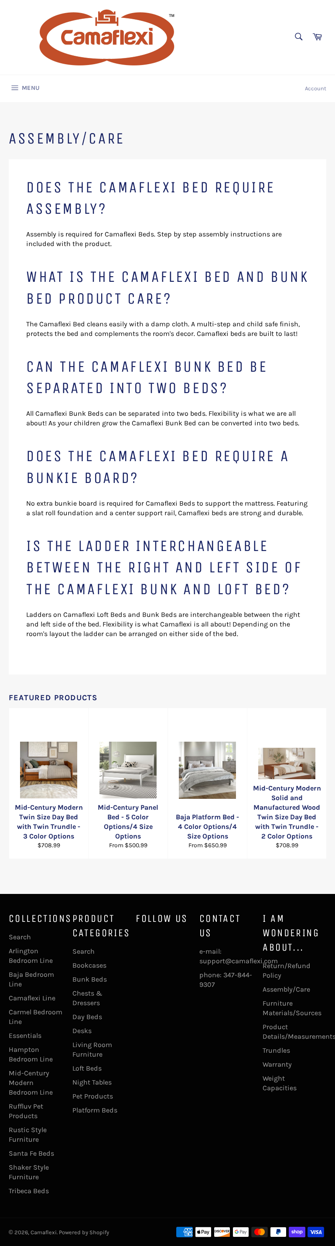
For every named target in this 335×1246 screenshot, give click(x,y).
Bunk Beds (89, 979)
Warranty (277, 1064)
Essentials (25, 1035)
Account (315, 88)
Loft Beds (87, 1068)
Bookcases (89, 965)
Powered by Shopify (84, 1232)
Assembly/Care (286, 989)
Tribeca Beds (29, 1191)
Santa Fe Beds (31, 1153)
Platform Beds (94, 1110)
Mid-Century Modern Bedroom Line (31, 1082)
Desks (82, 1031)
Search (20, 937)
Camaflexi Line (32, 998)
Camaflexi (44, 1232)
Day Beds (87, 1017)
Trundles (276, 1050)
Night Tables (92, 1082)
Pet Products (92, 1096)
